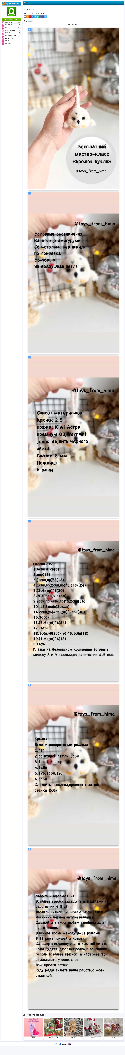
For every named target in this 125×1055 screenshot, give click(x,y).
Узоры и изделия (12, 30)
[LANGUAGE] (69, 1044)
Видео (12, 27)
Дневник (12, 33)
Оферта (7, 41)
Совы (32, 9)
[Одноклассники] (27, 16)
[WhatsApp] (38, 16)
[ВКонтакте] (25, 16)
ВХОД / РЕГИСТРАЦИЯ (11, 19)
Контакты (8, 43)
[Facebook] (43, 16)
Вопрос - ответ (9, 38)
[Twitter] (45, 16)
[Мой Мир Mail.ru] (32, 16)
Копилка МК (12, 22)
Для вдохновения (12, 35)
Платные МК (12, 25)
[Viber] (40, 16)
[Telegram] (35, 16)
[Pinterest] (30, 16)
